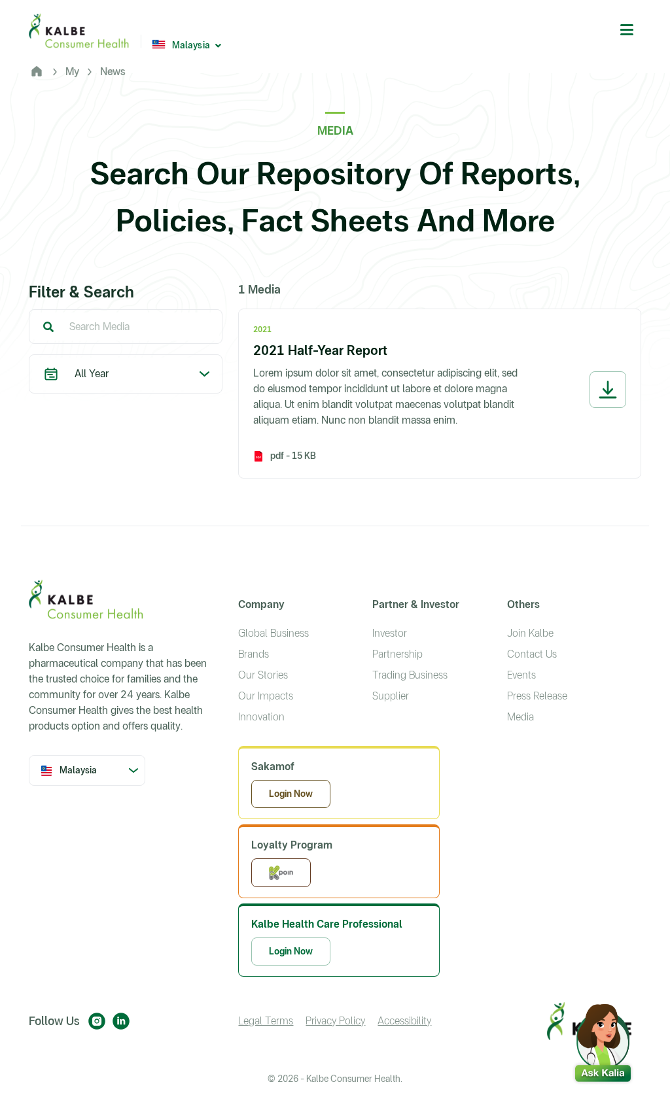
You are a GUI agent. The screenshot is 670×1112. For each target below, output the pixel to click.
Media (520, 717)
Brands (253, 654)
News (113, 71)
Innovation (261, 717)
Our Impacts (265, 696)
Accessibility (404, 1021)
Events (521, 675)
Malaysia (191, 45)
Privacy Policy (335, 1021)
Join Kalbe (530, 633)
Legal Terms (265, 1021)
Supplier (390, 696)
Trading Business (410, 675)
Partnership (397, 654)
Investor (389, 633)
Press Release (537, 696)
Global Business (273, 633)
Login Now (291, 793)
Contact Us (532, 654)
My (72, 71)
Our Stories (263, 675)
